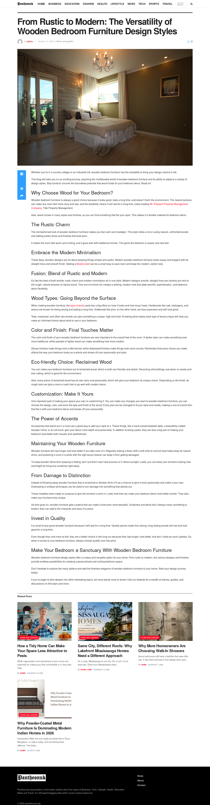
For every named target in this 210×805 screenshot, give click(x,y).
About (140, 780)
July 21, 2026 (34, 750)
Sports (154, 4)
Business (54, 4)
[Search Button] (191, 4)
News (131, 4)
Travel (167, 4)
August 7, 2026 (156, 664)
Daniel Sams (86, 669)
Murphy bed (83, 264)
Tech (142, 4)
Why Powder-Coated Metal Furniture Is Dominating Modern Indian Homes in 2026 (44, 727)
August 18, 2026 (36, 673)
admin (30, 41)
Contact (141, 785)
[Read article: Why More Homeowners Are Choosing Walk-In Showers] (165, 621)
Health (102, 4)
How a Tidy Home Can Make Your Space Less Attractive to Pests (42, 650)
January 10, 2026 (45, 41)
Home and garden (64, 41)
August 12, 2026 (102, 669)
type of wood (77, 305)
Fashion (88, 4)
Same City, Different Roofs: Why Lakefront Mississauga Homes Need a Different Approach (105, 650)
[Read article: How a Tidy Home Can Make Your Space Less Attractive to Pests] (44, 621)
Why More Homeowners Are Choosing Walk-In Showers (162, 648)
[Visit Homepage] (25, 4)
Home (41, 4)
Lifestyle (117, 4)
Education (72, 4)
